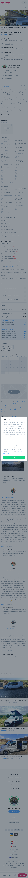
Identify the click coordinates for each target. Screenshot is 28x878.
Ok (14, 458)
